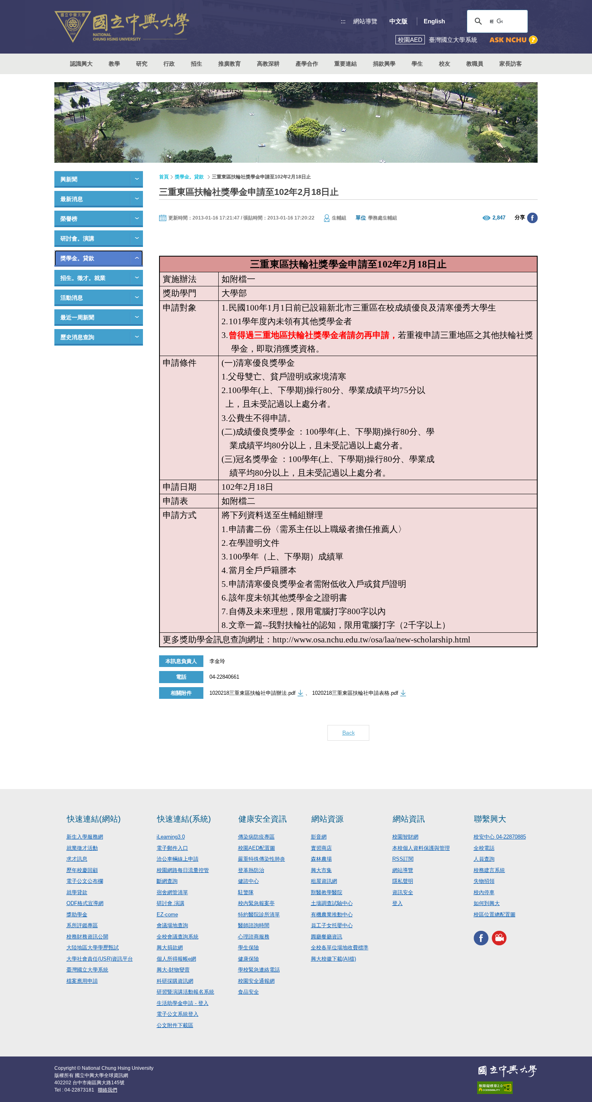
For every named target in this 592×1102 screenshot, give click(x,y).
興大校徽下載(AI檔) (333, 959)
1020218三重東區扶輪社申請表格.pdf (355, 693)
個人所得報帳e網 (176, 959)
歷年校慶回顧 (82, 870)
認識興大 (81, 63)
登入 (397, 903)
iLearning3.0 (171, 837)
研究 (141, 63)
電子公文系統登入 (178, 1014)
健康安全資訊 (262, 818)
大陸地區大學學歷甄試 (92, 948)
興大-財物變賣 (173, 970)
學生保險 (248, 948)
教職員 (474, 63)
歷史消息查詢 (77, 337)
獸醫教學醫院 (326, 892)
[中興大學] (507, 1071)
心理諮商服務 (253, 937)
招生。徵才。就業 (83, 278)
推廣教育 (229, 63)
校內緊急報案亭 (256, 903)
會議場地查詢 (172, 925)
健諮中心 (248, 881)
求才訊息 (76, 859)
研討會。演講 (77, 238)
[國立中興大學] (121, 27)
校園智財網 (405, 837)
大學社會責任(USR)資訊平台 (99, 959)
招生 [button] (196, 63)
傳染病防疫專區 (256, 837)
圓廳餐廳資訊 (326, 937)
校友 (444, 63)
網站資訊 (409, 818)
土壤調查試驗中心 (332, 903)
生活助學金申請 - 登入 (183, 1003)
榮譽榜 (68, 218)
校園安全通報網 (256, 981)
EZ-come (167, 914)
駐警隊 (246, 892)
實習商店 (321, 848)
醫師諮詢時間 (253, 925)
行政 (169, 63)
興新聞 (68, 179)
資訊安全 (402, 892)
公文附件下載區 (175, 1025)
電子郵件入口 (172, 848)
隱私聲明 (402, 881)
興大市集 (321, 870)
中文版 (398, 21)
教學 (114, 63)
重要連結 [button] (345, 63)
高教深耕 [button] (268, 63)
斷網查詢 (167, 881)
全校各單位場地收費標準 (339, 948)
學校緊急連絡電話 (259, 970)
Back (348, 732)
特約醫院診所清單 (259, 914)
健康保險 (248, 959)
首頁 (164, 177)
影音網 (319, 837)
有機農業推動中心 (332, 914)
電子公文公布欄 (84, 881)
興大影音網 (499, 937)
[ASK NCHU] (513, 40)
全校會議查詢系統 (178, 937)
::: (343, 21)
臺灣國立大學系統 (87, 970)
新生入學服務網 (84, 837)
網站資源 (327, 818)
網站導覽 (365, 21)
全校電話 (484, 848)
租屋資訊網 (324, 881)
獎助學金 (76, 914)
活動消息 (71, 297)
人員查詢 (484, 859)
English (434, 21)
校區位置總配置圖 (494, 914)
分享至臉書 (532, 218)
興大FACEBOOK (481, 937)
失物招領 (484, 881)
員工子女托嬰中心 (332, 925)
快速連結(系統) (184, 818)
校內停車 (484, 892)
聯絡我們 (107, 1090)
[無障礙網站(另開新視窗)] (507, 1087)
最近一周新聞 (77, 317)
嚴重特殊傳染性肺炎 (261, 859)
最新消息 (71, 199)
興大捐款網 (170, 948)
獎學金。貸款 (77, 258)
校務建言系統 (489, 870)
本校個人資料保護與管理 (421, 848)
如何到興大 (487, 903)
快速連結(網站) (94, 818)
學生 (417, 63)
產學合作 (307, 63)
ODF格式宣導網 (84, 903)
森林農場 (321, 859)
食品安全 (248, 992)
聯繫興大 (490, 818)
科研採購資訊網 (175, 981)
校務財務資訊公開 (87, 937)
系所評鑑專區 (82, 925)
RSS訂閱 (403, 859)
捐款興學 (384, 63)
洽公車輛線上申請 (178, 859)
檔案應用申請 (82, 981)
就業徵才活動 (82, 848)
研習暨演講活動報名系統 (185, 992)
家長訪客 (510, 63)
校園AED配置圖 (256, 848)
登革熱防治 (251, 870)
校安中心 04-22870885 (500, 837)
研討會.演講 (170, 903)
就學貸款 (76, 892)
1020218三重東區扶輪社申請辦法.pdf (252, 693)
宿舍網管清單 (172, 892)
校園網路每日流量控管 (183, 870)
